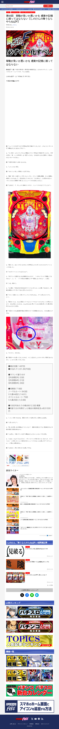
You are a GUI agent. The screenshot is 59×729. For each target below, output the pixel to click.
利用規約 (31, 723)
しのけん (14, 24)
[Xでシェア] (22, 595)
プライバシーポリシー (23, 723)
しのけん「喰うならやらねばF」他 (27, 12)
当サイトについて (45, 723)
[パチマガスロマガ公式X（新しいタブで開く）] (32, 719)
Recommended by (43, 535)
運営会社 (37, 723)
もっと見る (50, 585)
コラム (8, 12)
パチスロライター (15, 12)
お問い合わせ (13, 723)
